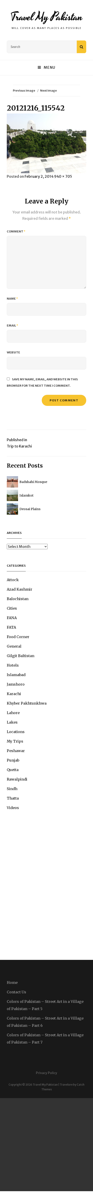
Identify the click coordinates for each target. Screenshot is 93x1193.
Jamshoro (16, 684)
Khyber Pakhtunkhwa (26, 703)
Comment (16, 231)
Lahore (13, 712)
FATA (11, 627)
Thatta (13, 798)
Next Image (48, 90)
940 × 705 (63, 176)
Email (12, 325)
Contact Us (16, 992)
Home (12, 982)
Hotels (13, 665)
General (14, 646)
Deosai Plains (29, 509)
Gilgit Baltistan (20, 655)
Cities (12, 608)
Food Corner (18, 636)
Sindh (12, 788)
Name (12, 299)
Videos (13, 807)
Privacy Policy (46, 1073)
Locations (16, 731)
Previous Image (24, 90)
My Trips (15, 741)
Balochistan (17, 598)
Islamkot (26, 495)
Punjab (13, 760)
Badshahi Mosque (33, 482)
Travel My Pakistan (46, 17)
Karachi (14, 693)
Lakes (12, 722)
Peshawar (16, 750)
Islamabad (16, 674)
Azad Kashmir (19, 589)
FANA (12, 617)
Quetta (13, 769)
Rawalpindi (17, 779)
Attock (13, 580)
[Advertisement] (46, 1144)
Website (13, 352)
